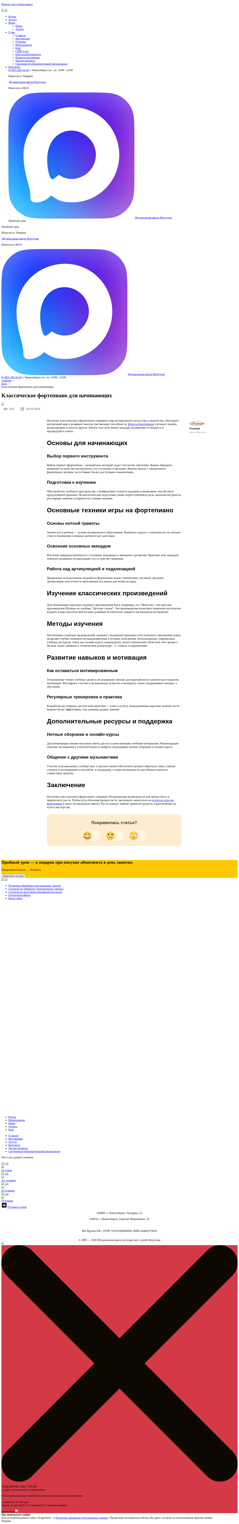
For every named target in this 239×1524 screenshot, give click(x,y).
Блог (18, 48)
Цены (11, 22)
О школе (20, 35)
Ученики (20, 41)
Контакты (14, 67)
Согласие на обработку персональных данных (36, 888)
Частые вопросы (25, 60)
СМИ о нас (22, 51)
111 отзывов (8, 1177)
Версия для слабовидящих (17, 4)
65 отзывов (8, 1187)
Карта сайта (15, 898)
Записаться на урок (13, 876)
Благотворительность (28, 54)
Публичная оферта (19, 895)
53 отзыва (7, 1197)
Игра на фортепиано (141, 424)
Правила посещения (27, 57)
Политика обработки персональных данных (34, 885)
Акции (19, 29)
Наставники (22, 38)
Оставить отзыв (17, 1207)
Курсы (12, 16)
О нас (11, 32)
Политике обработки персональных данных (82, 1517)
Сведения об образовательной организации (41, 63)
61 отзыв (6, 1167)
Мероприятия (23, 44)
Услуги (12, 19)
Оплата (12, 1126)
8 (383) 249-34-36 (18, 70)
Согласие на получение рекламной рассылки (35, 891)
